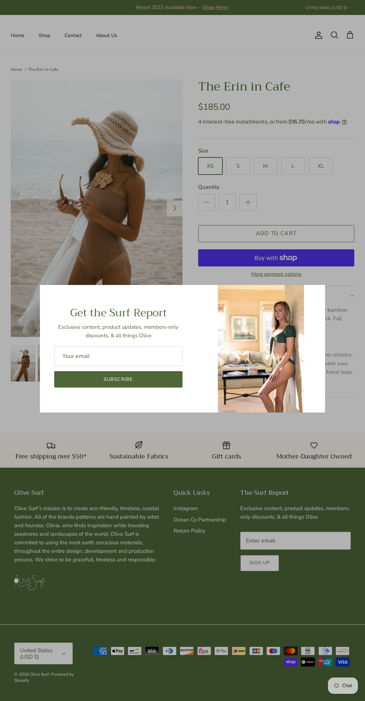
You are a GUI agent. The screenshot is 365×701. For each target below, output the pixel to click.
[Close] (316, 294)
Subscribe (118, 379)
